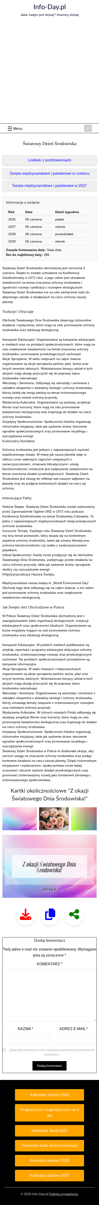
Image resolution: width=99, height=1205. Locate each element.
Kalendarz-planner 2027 (49, 1175)
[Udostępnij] (74, 915)
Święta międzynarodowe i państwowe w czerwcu (50, 173)
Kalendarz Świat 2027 (50, 1131)
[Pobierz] (25, 915)
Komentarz (49, 964)
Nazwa (25, 1029)
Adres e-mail (73, 1029)
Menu (17, 129)
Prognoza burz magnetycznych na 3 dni (49, 1113)
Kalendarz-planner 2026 (49, 1160)
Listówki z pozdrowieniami (49, 160)
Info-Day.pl (49, 7)
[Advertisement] (49, 71)
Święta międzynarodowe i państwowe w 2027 (49, 186)
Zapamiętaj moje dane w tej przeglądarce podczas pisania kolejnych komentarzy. (52, 1052)
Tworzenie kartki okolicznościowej (49, 1146)
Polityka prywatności (63, 1194)
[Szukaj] (88, 128)
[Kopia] (50, 915)
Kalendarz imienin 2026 (49, 1095)
